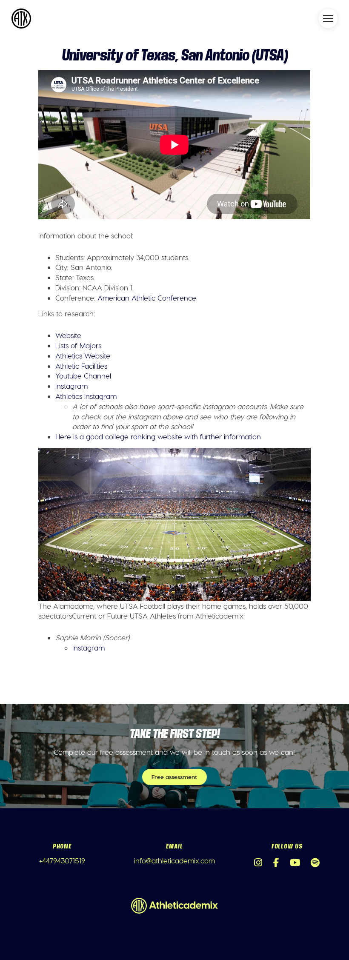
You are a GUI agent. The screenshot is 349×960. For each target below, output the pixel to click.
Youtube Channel (83, 375)
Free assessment (174, 776)
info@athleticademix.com (174, 860)
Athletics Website (82, 355)
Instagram (71, 385)
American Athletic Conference (146, 297)
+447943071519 (62, 860)
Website (68, 335)
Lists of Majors (78, 345)
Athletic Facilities (81, 365)
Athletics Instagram (86, 396)
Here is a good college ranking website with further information (158, 436)
